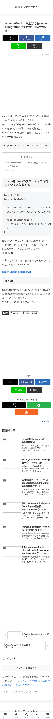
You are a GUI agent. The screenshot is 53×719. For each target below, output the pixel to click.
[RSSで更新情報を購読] (27, 412)
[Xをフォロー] (14, 405)
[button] (34, 46)
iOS (6, 313)
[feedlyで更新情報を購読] (39, 405)
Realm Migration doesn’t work (17, 272)
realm (27, 313)
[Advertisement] (26, 84)
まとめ (11, 170)
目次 (22, 157)
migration (16, 313)
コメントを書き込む (26, 668)
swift (35, 313)
